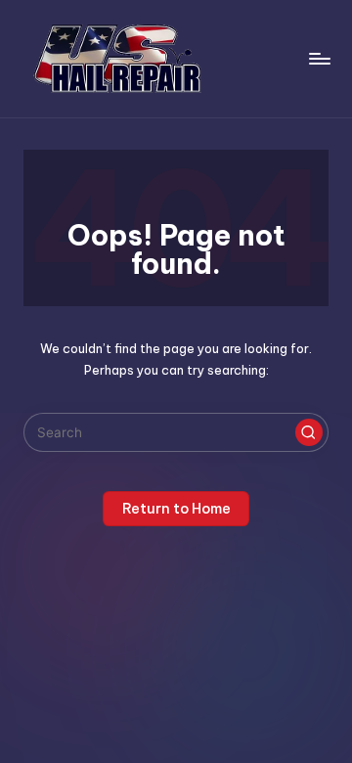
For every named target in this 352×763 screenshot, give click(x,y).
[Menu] (319, 58)
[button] (309, 432)
